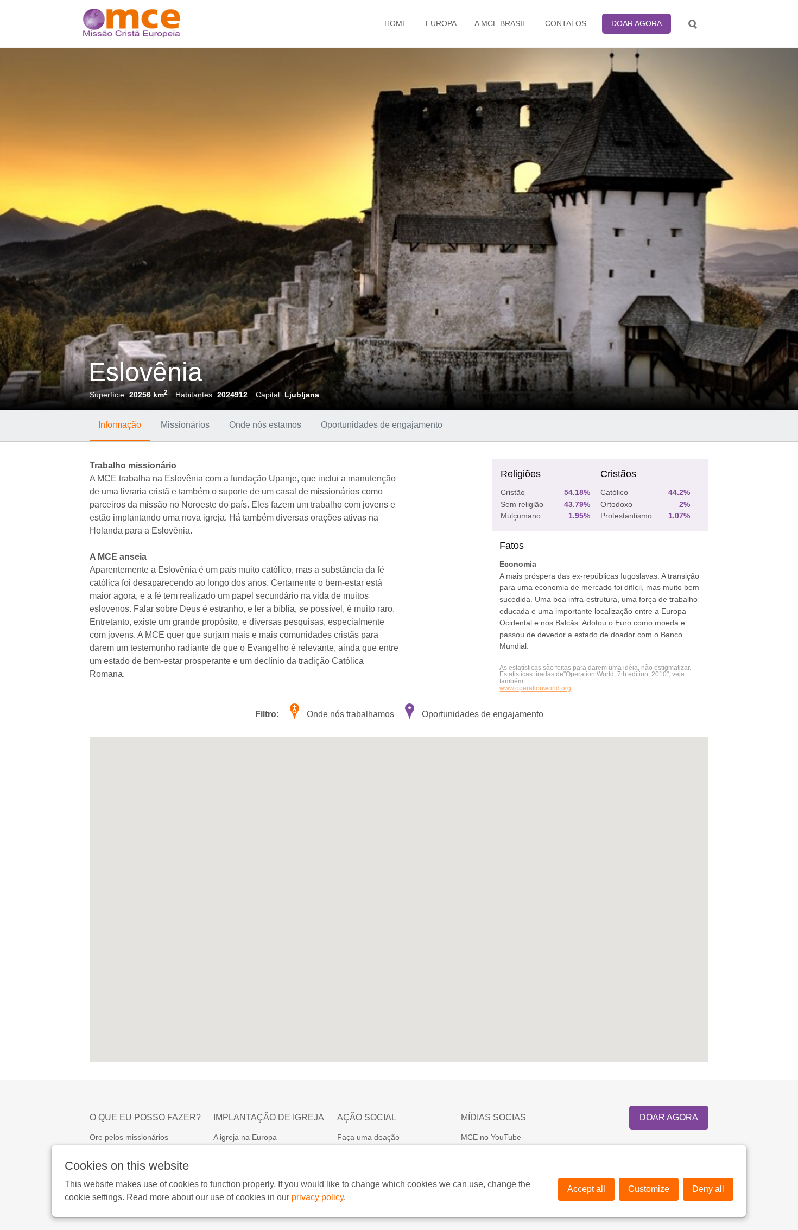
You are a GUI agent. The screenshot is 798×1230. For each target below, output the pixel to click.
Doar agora (636, 23)
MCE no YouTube (491, 1137)
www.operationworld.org (535, 688)
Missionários (185, 424)
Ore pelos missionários (129, 1137)
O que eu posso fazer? (145, 1117)
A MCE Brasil (500, 23)
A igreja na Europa (245, 1137)
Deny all (708, 1189)
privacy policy (318, 1197)
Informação (119, 424)
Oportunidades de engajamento (381, 424)
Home (395, 23)
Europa (441, 23)
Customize (648, 1189)
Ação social (366, 1117)
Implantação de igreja (268, 1117)
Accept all (586, 1189)
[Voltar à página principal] (158, 24)
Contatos (565, 23)
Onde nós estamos (265, 424)
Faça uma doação (368, 1137)
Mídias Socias (493, 1117)
